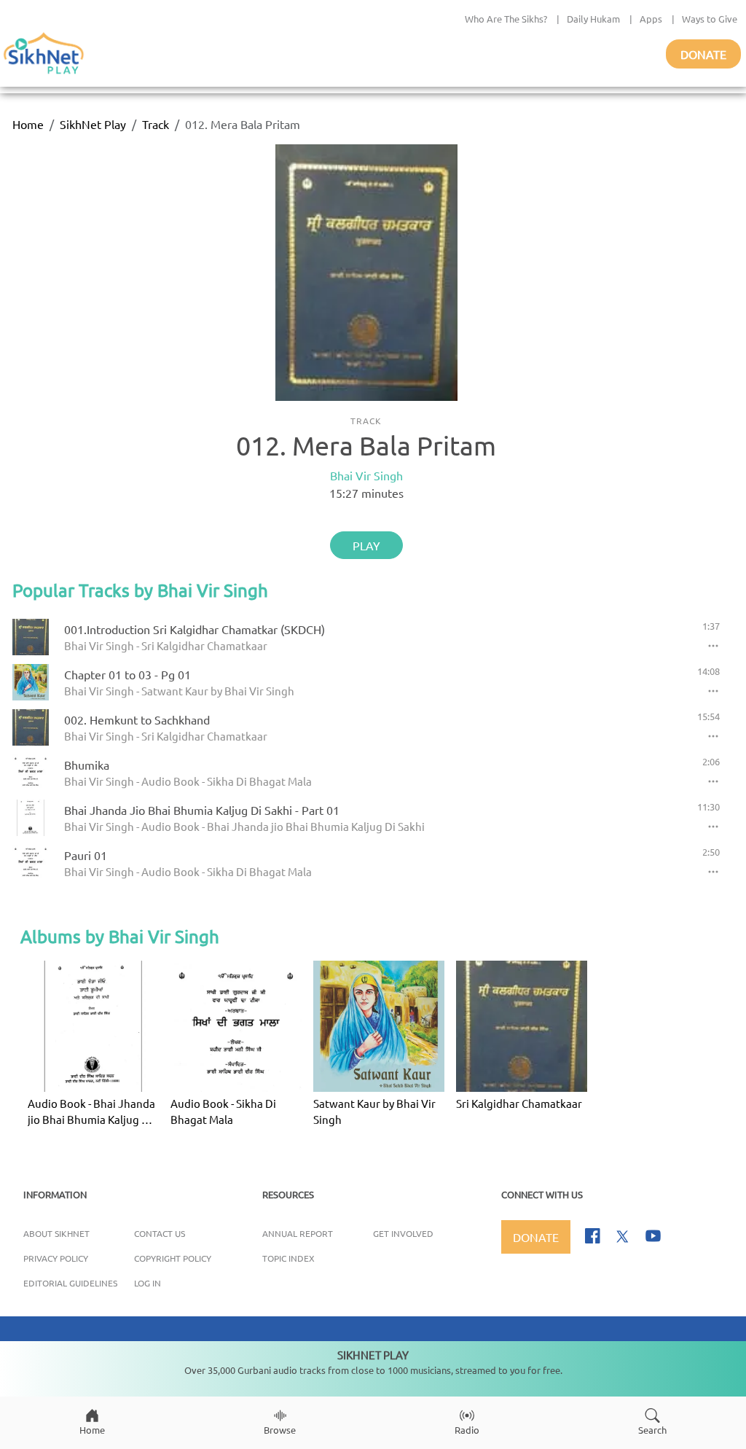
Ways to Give (709, 18)
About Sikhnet (56, 1233)
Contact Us (159, 1233)
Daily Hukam (593, 18)
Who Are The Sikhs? (506, 18)
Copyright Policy (172, 1258)
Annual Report (297, 1233)
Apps (651, 18)
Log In (147, 1283)
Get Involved (403, 1233)
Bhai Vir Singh (366, 475)
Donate (703, 54)
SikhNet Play (93, 124)
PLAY (366, 545)
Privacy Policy (55, 1258)
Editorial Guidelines (70, 1283)
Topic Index (288, 1258)
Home (28, 124)
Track (155, 124)
